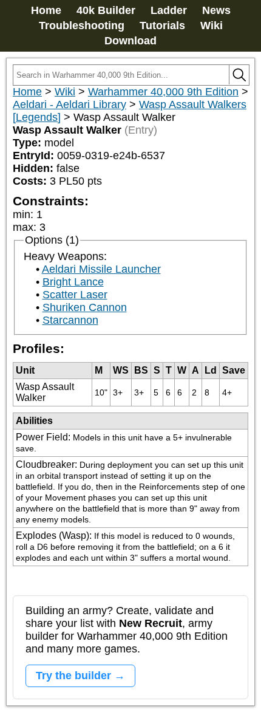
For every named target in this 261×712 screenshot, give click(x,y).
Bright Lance (73, 282)
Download (130, 41)
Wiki (211, 25)
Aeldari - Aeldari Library (69, 104)
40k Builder (105, 10)
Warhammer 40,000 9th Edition (163, 92)
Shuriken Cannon (84, 307)
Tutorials (162, 25)
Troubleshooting (81, 25)
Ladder (169, 10)
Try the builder (73, 675)
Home (46, 10)
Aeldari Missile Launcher (101, 269)
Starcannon (70, 320)
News (216, 10)
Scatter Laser (74, 295)
